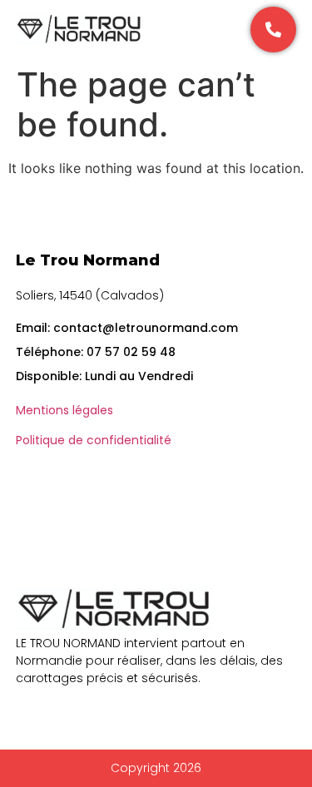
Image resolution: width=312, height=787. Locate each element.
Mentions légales (64, 410)
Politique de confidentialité (93, 440)
